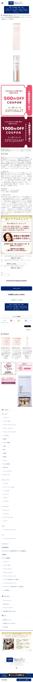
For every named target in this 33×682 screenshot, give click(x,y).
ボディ (3, 526)
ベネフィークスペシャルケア (9, 431)
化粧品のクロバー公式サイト (9, 623)
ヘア (3, 535)
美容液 (4, 456)
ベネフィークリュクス (8, 428)
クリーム (5, 460)
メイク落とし (6, 435)
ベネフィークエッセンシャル (9, 424)
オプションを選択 (23, 680)
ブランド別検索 (6, 558)
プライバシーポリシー (8, 607)
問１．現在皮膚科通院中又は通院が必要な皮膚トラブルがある (16, 256)
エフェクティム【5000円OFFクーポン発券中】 (14, 551)
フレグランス (5, 544)
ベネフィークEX (6, 421)
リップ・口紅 (6, 490)
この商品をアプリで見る (16, 300)
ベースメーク (5, 506)
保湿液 (4, 453)
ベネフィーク (6, 417)
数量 (2, 272)
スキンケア (4, 414)
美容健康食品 (5, 547)
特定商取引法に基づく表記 (9, 611)
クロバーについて (7, 600)
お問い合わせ (6, 604)
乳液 (4, 449)
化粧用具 (4, 554)
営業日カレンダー (7, 619)
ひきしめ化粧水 (6, 464)
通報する (29, 329)
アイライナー (6, 501)
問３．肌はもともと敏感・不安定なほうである (12, 265)
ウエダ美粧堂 (6, 590)
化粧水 (4, 446)
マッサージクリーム (7, 471)
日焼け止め (5, 467)
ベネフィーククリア (7, 568)
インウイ (5, 520)
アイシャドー (6, 494)
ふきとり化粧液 (6, 442)
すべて (5, 320)
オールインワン (6, 474)
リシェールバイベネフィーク (9, 529)
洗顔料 (4, 439)
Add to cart (16, 288)
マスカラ (5, 497)
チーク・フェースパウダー (9, 487)
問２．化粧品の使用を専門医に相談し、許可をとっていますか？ (16, 260)
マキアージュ (6, 513)
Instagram (5, 627)
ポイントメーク (6, 480)
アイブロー (5, 483)
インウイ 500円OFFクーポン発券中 (11, 579)
